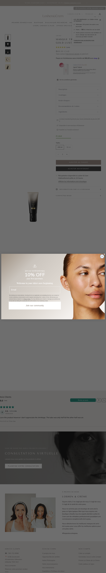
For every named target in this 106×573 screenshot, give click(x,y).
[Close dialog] (102, 256)
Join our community (35, 305)
